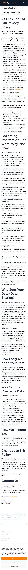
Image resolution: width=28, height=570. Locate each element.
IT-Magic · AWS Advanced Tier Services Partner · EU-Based (14, 524)
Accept (14, 558)
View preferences (14, 566)
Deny (14, 562)
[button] (26, 545)
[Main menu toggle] (23, 2)
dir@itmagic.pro (19, 89)
